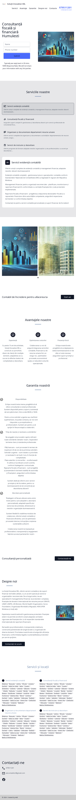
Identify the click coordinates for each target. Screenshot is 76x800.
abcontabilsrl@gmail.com (15, 773)
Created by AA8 (13, 797)
